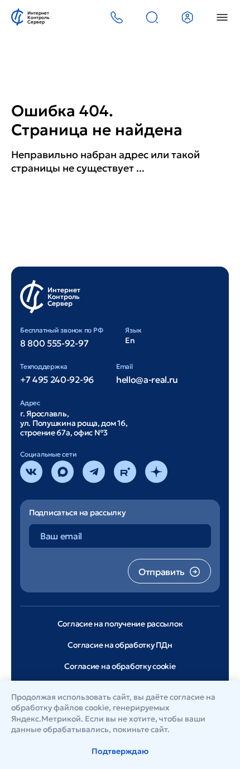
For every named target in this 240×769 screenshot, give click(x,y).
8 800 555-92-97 (54, 343)
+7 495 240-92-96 (57, 379)
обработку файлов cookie (60, 707)
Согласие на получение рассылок (120, 624)
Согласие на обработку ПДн (120, 645)
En (130, 340)
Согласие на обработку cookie (119, 666)
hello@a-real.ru (147, 379)
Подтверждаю (120, 751)
